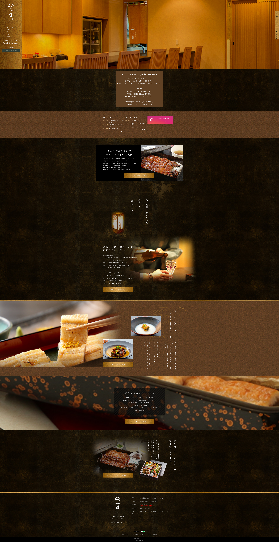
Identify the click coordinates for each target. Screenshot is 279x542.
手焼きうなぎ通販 (277, 33)
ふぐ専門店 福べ (11, 50)
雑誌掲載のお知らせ (136, 127)
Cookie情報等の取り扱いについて (139, 540)
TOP (6, 25)
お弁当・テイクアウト (277, 19)
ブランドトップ (10, 47)
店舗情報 (7, 36)
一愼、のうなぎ (9, 27)
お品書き (7, 29)
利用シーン (8, 32)
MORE (121, 131)
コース (7, 34)
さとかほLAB (134, 120)
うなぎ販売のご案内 (114, 128)
